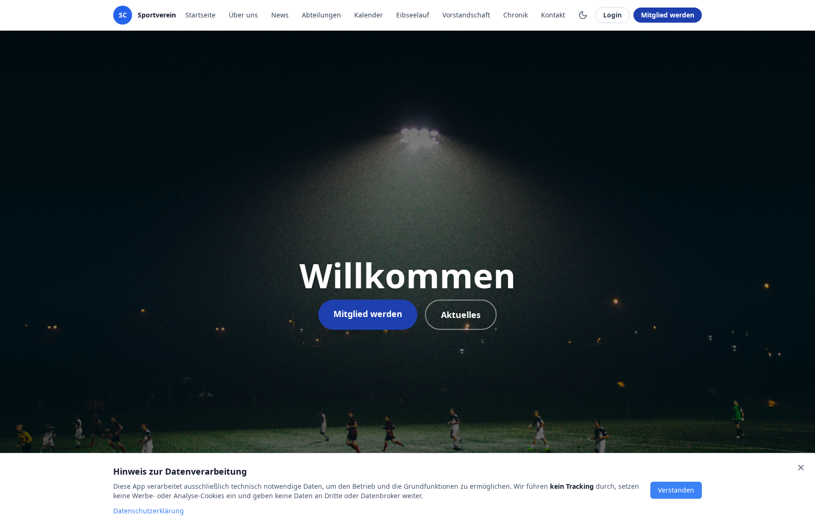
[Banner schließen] (800, 467)
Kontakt (553, 14)
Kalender (368, 14)
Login (612, 14)
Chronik (515, 14)
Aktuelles (461, 314)
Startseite (200, 14)
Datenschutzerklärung (148, 510)
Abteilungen (321, 14)
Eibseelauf (412, 14)
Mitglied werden (667, 14)
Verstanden (676, 489)
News (280, 14)
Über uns (243, 14)
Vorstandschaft (466, 14)
